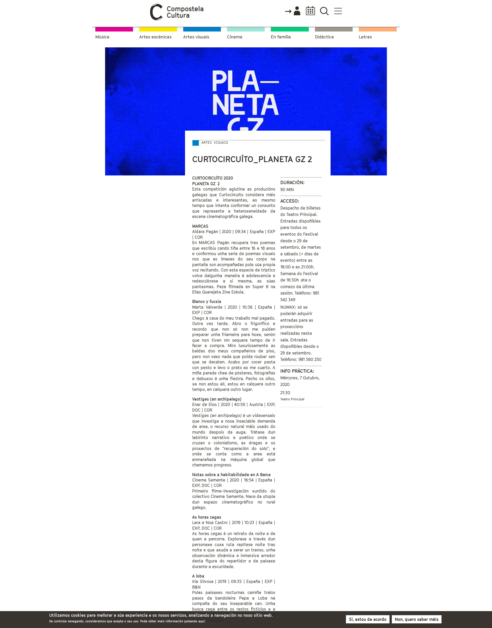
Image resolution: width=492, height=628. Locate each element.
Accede (292, 11)
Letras (365, 37)
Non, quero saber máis (416, 619)
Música (102, 37)
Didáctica (324, 37)
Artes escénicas (155, 37)
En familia (281, 37)
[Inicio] (177, 19)
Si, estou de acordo (367, 619)
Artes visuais (196, 37)
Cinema (234, 37)
